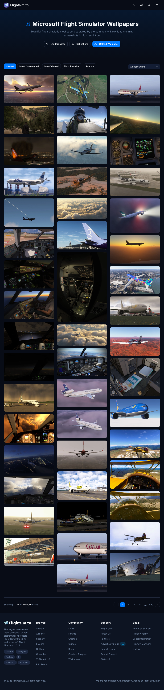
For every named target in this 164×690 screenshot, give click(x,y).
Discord (9, 651)
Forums (72, 633)
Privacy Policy (140, 633)
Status (104, 659)
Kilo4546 (64, 215)
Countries (41, 654)
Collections (82, 44)
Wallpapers (74, 659)
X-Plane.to (41, 659)
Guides (72, 644)
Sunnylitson (12, 254)
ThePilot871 (118, 454)
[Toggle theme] (134, 5)
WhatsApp (10, 662)
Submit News (108, 649)
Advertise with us (112, 644)
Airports (40, 633)
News (71, 628)
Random (90, 66)
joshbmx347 (65, 318)
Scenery (40, 638)
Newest (10, 66)
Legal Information (142, 638)
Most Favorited (72, 66)
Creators (72, 638)
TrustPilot (24, 662)
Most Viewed (51, 66)
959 (151, 604)
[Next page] (157, 604)
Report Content (109, 654)
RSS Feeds (41, 664)
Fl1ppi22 (116, 130)
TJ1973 (62, 99)
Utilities (40, 649)
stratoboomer (13, 346)
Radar (71, 649)
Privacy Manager (142, 644)
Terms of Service (142, 628)
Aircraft (40, 628)
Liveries (40, 644)
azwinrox (64, 245)
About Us (106, 633)
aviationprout (66, 129)
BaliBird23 (117, 161)
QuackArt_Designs (69, 403)
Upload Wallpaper (108, 44)
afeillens (10, 99)
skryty (62, 465)
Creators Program (77, 654)
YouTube (9, 657)
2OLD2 (62, 372)
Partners (105, 638)
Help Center (107, 628)
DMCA (136, 649)
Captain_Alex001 (68, 160)
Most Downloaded (29, 66)
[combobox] (144, 66)
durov (9, 500)
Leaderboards (58, 44)
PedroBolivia (12, 192)
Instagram (22, 651)
